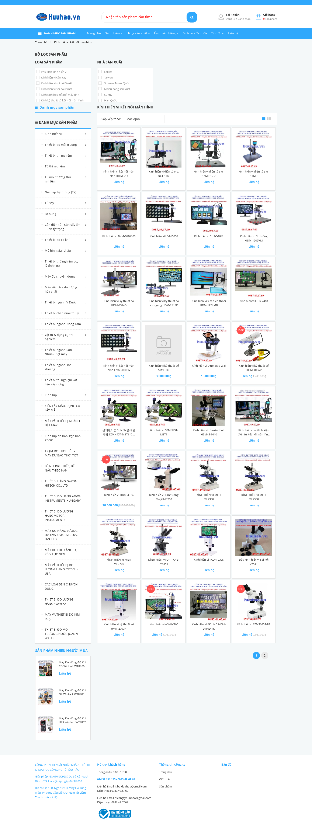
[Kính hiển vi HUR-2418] (253, 278)
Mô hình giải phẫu (58, 250)
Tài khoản (233, 15)
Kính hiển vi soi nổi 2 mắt (56, 89)
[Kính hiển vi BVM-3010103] (119, 214)
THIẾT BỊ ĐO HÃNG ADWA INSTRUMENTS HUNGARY (63, 498)
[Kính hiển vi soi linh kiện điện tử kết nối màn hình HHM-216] (253, 408)
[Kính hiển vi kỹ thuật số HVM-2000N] (119, 602)
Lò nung (50, 214)
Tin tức (216, 33)
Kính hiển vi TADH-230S (209, 559)
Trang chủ (94, 33)
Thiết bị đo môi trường (61, 145)
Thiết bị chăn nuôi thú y (62, 313)
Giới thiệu (165, 779)
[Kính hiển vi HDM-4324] (119, 472)
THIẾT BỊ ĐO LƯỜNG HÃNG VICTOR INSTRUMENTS (59, 515)
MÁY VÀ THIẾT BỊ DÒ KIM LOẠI (62, 616)
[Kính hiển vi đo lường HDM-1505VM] (253, 214)
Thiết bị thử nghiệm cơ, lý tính (61, 263)
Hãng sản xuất (137, 33)
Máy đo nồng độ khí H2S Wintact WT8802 (72, 720)
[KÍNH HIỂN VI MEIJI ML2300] (208, 472)
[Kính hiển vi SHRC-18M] (208, 214)
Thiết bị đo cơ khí (57, 240)
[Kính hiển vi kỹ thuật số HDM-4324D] (119, 278)
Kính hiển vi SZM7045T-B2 (253, 624)
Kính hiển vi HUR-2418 (254, 301)
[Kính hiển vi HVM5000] (163, 214)
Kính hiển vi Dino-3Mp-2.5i (208, 366)
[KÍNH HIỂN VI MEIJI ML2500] (253, 472)
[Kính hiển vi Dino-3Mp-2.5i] (208, 343)
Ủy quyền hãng (165, 33)
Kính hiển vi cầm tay (53, 77)
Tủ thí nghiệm (55, 166)
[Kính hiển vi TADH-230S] (208, 537)
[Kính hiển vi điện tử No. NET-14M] (163, 149)
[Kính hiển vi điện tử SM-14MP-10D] (208, 149)
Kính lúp (51, 395)
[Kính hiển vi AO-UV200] (163, 602)
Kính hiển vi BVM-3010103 (118, 236)
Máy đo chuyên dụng (60, 276)
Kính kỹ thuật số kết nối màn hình (62, 100)
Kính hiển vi (53, 134)
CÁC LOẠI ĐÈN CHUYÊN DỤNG (61, 586)
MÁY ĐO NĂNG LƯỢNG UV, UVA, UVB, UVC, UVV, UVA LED (61, 535)
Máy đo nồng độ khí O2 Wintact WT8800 (72, 692)
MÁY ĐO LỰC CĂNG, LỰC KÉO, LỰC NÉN (62, 552)
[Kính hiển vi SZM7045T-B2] (253, 602)
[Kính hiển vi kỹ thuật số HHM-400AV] (253, 343)
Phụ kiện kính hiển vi (53, 72)
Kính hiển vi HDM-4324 (119, 495)
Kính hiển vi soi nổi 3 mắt (56, 83)
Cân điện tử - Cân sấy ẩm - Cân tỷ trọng (62, 227)
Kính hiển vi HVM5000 (164, 236)
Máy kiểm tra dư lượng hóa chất (61, 289)
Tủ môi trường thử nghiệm (58, 179)
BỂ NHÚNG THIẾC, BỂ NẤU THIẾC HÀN (59, 468)
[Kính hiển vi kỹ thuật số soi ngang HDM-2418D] (163, 278)
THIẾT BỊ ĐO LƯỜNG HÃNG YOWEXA (59, 601)
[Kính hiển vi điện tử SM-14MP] (253, 149)
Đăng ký (231, 19)
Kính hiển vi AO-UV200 (163, 624)
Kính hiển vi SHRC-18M (208, 236)
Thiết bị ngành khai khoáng (58, 367)
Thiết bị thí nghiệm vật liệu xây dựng (61, 382)
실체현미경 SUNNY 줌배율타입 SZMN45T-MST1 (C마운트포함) (118, 434)
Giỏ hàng (269, 15)
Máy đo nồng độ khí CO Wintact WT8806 (72, 664)
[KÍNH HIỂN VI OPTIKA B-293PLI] (163, 537)
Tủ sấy (49, 203)
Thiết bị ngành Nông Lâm (63, 324)
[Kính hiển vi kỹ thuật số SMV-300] (163, 343)
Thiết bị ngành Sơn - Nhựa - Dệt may (59, 352)
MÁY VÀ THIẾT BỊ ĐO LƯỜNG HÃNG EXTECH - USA (61, 569)
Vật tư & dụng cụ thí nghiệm (59, 337)
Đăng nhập (244, 19)
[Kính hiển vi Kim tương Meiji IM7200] (163, 472)
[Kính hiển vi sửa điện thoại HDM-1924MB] (208, 278)
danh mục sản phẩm (60, 33)
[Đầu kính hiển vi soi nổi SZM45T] (253, 537)
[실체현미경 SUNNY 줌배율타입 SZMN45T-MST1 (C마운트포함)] (119, 408)
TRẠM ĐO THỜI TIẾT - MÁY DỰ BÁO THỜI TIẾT (61, 453)
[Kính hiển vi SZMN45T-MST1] (163, 408)
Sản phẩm (113, 33)
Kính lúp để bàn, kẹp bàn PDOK (63, 438)
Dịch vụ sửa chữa (195, 33)
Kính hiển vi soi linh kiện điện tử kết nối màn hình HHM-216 (254, 434)
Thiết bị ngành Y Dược (60, 302)
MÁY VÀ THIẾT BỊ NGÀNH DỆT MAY (62, 423)
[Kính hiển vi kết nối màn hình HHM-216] (119, 149)
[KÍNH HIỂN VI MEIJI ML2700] (119, 537)
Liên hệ (233, 33)
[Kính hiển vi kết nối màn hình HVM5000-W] (119, 343)
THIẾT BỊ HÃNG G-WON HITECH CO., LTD (61, 483)
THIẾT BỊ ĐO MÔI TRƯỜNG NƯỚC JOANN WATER (61, 633)
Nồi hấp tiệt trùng (60, 192)
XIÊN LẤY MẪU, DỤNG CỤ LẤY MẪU (62, 408)
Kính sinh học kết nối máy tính (59, 95)
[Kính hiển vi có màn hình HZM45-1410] (208, 408)
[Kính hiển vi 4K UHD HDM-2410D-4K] (208, 602)
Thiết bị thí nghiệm (58, 155)
